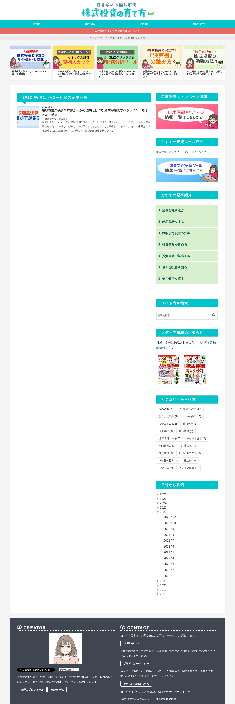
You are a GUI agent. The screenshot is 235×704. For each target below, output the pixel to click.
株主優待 (90, 23)
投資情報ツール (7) (170, 438)
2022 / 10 (170, 523)
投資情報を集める (174, 244)
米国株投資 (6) (167, 445)
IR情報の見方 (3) (168, 460)
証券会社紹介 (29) (169, 416)
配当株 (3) (190, 460)
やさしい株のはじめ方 (136, 683)
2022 (163, 512)
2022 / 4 (169, 558)
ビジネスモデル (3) (190, 453)
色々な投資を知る (174, 267)
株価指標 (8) (186, 431)
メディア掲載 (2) (188, 467)
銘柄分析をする (173, 222)
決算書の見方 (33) (190, 409)
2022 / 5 (169, 552)
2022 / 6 (169, 546)
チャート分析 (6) (196, 438)
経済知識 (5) (188, 445)
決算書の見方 (51, 119)
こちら (205, 151)
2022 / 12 (170, 517)
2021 (163, 581)
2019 (163, 589)
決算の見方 (198, 23)
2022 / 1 (169, 575)
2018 (163, 594)
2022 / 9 (169, 528)
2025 (163, 498)
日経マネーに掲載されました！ (177, 342)
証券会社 (37, 23)
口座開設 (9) (166, 431)
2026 (163, 494)
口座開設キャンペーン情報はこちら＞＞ (117, 30)
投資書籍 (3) (166, 453)
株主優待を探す (173, 278)
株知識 (144, 23)
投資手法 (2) (166, 467)
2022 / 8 (169, 534)
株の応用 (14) (191, 423)
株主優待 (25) (193, 416)
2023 (163, 507)
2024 (163, 503)
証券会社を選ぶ (173, 210)
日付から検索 (172, 485)
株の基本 (63, 119)
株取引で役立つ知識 (176, 233)
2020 (163, 585)
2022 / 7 (169, 540)
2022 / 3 (169, 564)
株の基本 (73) (166, 409)
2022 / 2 (169, 570)
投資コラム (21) (168, 423)
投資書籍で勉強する (176, 256)
